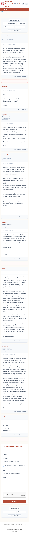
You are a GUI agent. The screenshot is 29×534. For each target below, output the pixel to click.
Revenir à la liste (15, 20)
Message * (5, 477)
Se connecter (20, 27)
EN (15, 4)
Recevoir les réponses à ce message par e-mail (15, 466)
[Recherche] (23, 4)
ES (17, 4)
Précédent (12, 30)
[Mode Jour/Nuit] (26, 4)
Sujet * (4, 470)
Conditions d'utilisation (14, 527)
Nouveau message (10, 23)
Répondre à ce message (20, 76)
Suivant (17, 30)
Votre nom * (6, 451)
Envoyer (14, 501)
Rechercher (22, 23)
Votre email (6, 458)
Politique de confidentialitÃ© (14, 529)
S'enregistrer (10, 27)
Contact (14, 531)
